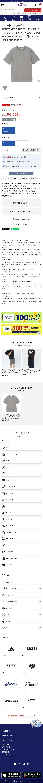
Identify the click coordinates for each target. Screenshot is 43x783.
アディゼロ (8, 14)
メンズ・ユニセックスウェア (15, 240)
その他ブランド (8, 296)
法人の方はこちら (7, 735)
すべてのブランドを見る (16, 715)
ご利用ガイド (6, 744)
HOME (4, 240)
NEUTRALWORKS (26, 281)
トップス (26, 240)
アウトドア (36, 250)
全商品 (10, 259)
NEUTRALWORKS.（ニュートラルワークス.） (19, 250)
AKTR (34, 14)
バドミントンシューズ (26, 14)
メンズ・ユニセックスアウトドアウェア (25, 294)
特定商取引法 (6, 752)
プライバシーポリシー (8, 754)
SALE (9, 281)
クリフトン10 (16, 14)
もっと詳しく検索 (33, 10)
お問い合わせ (6, 747)
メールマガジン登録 (8, 749)
